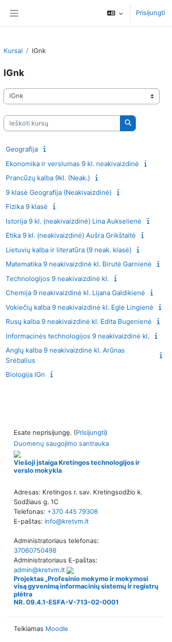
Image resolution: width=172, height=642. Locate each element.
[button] (114, 13)
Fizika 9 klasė (27, 206)
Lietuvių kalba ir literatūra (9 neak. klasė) (68, 250)
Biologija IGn (25, 374)
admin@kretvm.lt (39, 570)
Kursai (13, 51)
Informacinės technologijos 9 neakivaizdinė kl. (78, 336)
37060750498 (35, 551)
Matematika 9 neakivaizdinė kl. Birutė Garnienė (79, 264)
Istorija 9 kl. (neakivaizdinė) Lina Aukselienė (74, 221)
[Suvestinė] (46, 149)
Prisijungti (150, 13)
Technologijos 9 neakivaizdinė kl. (57, 278)
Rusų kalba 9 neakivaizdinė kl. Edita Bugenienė (79, 321)
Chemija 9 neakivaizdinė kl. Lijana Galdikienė (75, 293)
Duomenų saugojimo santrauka (61, 444)
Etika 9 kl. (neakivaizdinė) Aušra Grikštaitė (71, 235)
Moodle (56, 629)
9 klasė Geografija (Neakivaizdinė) (59, 192)
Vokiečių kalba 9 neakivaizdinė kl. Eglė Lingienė (79, 307)
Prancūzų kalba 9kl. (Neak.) (48, 178)
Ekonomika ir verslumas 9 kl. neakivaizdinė (72, 164)
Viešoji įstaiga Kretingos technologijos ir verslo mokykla (77, 467)
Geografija (22, 149)
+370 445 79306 (72, 512)
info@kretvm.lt (67, 521)
